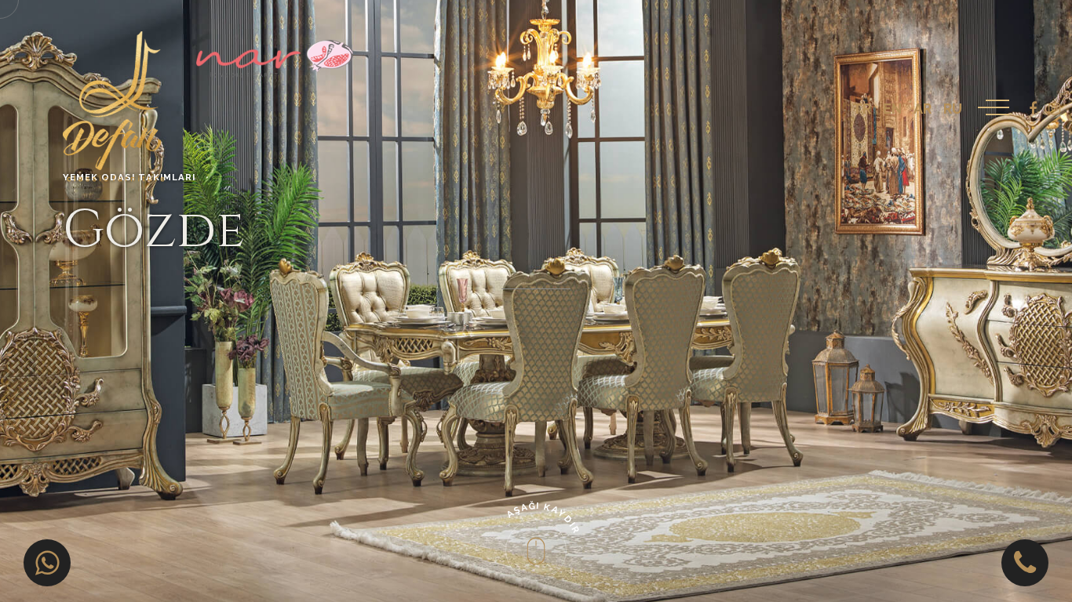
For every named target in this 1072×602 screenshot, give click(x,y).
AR (922, 108)
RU (952, 108)
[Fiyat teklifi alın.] (47, 562)
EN (892, 108)
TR (861, 108)
